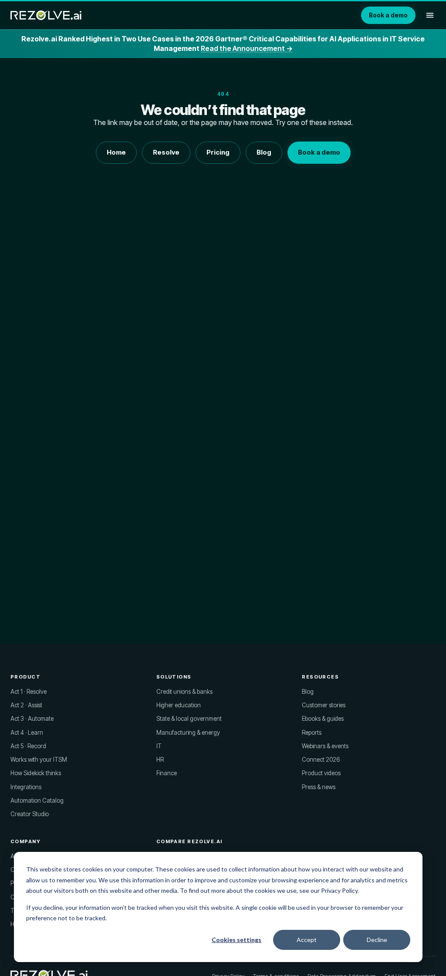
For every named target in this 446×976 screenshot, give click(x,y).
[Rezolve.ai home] (45, 15)
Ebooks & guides (323, 718)
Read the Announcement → (247, 48)
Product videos (321, 773)
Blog (264, 152)
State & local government (189, 718)
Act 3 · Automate (32, 718)
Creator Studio (29, 814)
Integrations (25, 787)
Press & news (318, 787)
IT (159, 746)
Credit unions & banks (184, 691)
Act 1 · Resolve (28, 691)
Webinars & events (325, 746)
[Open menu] (430, 15)
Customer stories (323, 705)
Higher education (178, 705)
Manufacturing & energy (188, 732)
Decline (377, 939)
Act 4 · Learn (26, 732)
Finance (166, 773)
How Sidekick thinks (35, 773)
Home (116, 152)
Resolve (166, 152)
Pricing (218, 152)
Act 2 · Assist (26, 705)
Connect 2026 (321, 759)
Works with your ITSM (38, 759)
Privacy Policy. (340, 890)
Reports (311, 732)
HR (160, 759)
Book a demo (388, 15)
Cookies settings (236, 939)
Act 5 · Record (28, 746)
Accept (307, 939)
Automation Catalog (37, 800)
